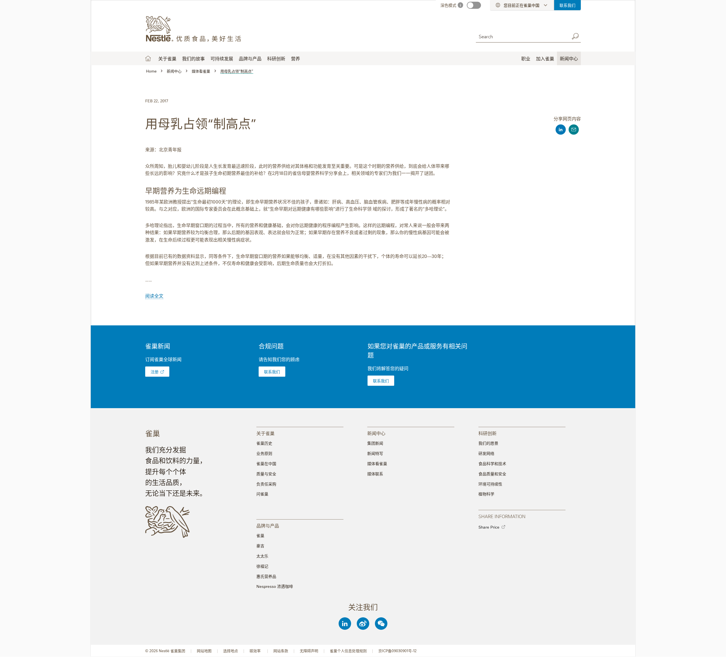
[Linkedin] (345, 623)
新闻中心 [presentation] (376, 433)
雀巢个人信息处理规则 (348, 650)
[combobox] (521, 36)
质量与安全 (266, 473)
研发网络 (486, 453)
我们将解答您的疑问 (388, 368)
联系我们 (567, 5)
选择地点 (230, 650)
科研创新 (276, 58)
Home (148, 58)
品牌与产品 (250, 58)
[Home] (196, 29)
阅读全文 (154, 296)
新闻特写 (375, 453)
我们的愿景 (488, 443)
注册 (155, 371)
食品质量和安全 (492, 473)
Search (575, 36)
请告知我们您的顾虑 (279, 359)
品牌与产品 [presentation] (267, 525)
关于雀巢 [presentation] (265, 433)
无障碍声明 (309, 650)
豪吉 (260, 545)
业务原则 (264, 453)
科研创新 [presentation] (487, 433)
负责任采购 (266, 483)
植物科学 (486, 493)
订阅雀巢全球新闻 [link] (163, 359)
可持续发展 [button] (221, 58)
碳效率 (256, 650)
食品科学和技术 (492, 463)
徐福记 (262, 566)
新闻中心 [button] (569, 58)
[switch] (474, 5)
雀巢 (260, 535)
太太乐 (262, 555)
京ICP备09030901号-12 (397, 650)
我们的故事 (193, 58)
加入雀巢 (545, 58)
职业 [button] (525, 58)
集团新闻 (375, 443)
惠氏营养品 (266, 576)
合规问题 (271, 346)
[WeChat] (381, 623)
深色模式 (448, 5)
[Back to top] (715, 647)
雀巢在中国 (266, 463)
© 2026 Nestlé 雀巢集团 (165, 650)
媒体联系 (375, 473)
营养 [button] (295, 58)
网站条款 (280, 650)
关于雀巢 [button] (167, 58)
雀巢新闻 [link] (157, 346)
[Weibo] (363, 623)
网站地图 (204, 650)
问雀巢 (262, 493)
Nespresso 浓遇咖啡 (274, 586)
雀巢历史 (264, 443)
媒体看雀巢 (377, 463)
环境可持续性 (490, 483)
